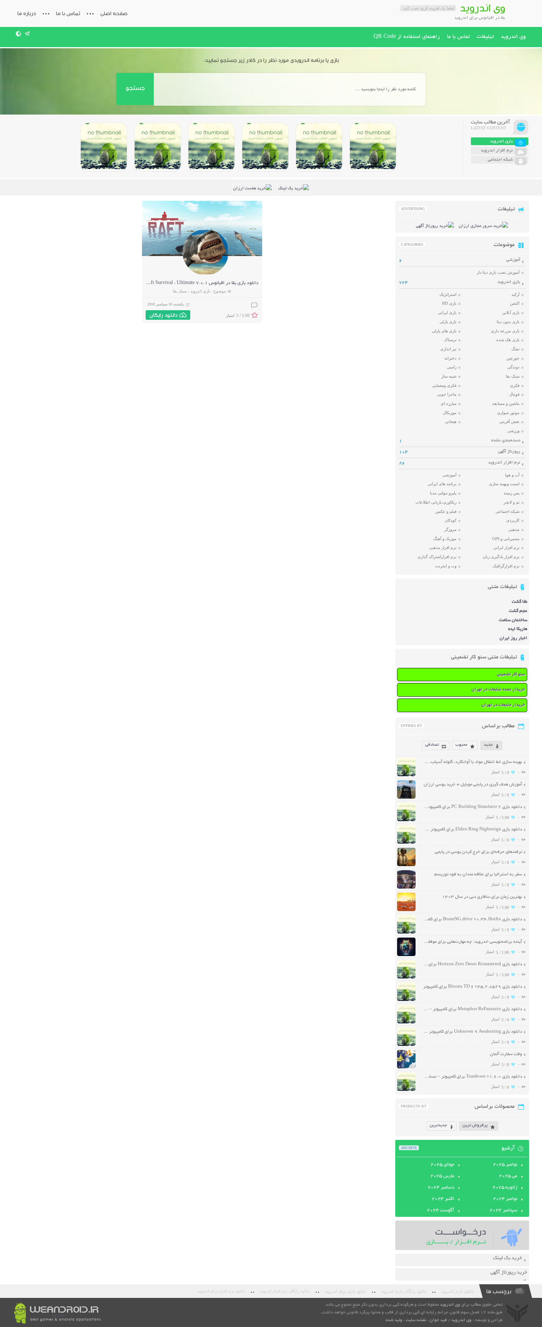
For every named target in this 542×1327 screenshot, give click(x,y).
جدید (488, 744)
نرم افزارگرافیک (506, 566)
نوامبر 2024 (505, 1199)
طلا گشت (519, 601)
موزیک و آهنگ (444, 538)
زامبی (451, 367)
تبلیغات (485, 37)
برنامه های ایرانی (442, 484)
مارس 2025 (442, 1176)
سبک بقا (180, 291)
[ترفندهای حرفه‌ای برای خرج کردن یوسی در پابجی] (406, 865)
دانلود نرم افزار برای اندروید (221, 1291)
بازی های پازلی (444, 331)
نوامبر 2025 (505, 1164)
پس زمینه (512, 493)
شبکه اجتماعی (508, 511)
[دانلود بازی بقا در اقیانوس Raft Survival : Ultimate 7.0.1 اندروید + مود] (206, 274)
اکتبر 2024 (443, 1199)
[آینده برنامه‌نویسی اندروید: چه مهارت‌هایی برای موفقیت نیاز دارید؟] (406, 955)
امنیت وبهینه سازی (504, 484)
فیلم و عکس (445, 511)
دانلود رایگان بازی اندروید (403, 1291)
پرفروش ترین (474, 1125)
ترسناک (450, 339)
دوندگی (513, 367)
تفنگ (515, 349)
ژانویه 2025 (505, 1187)
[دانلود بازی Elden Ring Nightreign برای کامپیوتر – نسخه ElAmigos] (319, 147)
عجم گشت (518, 611)
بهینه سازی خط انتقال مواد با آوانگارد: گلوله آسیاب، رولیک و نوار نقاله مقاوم (472, 762)
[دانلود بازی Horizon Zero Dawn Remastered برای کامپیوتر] (211, 147)
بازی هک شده (508, 339)
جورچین (513, 358)
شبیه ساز (448, 376)
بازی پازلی (447, 321)
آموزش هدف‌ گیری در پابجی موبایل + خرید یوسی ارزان (473, 784)
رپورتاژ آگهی (509, 451)
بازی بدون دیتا (508, 321)
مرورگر (450, 529)
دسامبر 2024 (441, 1187)
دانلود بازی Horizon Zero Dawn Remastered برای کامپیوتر (472, 964)
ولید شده (394, 1320)
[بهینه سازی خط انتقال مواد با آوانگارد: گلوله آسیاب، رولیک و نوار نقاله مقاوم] (406, 775)
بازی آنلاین (511, 312)
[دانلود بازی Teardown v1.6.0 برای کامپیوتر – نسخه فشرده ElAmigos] (406, 1090)
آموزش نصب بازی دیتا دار (498, 272)
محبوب (461, 744)
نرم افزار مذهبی (442, 547)
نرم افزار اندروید (504, 462)
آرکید (515, 294)
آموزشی (513, 260)
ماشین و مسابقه (506, 403)
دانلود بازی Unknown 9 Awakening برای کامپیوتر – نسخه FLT (472, 1031)
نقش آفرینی (509, 421)
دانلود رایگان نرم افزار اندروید (285, 1291)
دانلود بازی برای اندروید (345, 1291)
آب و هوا (512, 475)
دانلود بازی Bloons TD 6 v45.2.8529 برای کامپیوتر (472, 986)
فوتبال (514, 394)
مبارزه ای (448, 403)
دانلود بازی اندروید (457, 1291)
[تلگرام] (27, 33)
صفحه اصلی (114, 13)
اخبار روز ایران (513, 638)
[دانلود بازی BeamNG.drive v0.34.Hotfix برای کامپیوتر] (265, 147)
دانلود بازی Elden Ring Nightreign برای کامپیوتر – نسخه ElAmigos (472, 829)
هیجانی (450, 421)
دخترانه (450, 358)
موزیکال (449, 412)
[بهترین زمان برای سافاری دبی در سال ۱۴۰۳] (406, 910)
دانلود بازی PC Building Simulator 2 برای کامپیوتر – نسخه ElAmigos (472, 807)
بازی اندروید (200, 291)
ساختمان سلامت (513, 620)
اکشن (515, 303)
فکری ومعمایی (444, 385)
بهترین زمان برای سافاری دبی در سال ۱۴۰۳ (482, 896)
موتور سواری (508, 412)
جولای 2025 (442, 1164)
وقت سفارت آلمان (506, 1054)
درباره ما (26, 13)
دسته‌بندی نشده (505, 440)
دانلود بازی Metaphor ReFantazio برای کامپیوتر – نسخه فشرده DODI (472, 1009)
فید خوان (438, 1320)
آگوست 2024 (440, 1210)
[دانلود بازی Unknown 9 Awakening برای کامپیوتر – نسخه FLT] (406, 1045)
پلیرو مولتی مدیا (443, 493)
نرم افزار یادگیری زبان (501, 556)
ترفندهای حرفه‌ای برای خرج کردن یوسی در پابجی (478, 852)
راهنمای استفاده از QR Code (407, 37)
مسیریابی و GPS (506, 538)
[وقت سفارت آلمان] (406, 1067)
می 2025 (508, 1176)
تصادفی (432, 744)
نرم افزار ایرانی (506, 547)
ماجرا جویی (446, 394)
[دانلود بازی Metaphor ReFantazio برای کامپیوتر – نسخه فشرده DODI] (103, 147)
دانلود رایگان (163, 315)
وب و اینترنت (445, 566)
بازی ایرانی (447, 312)
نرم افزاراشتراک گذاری (436, 556)
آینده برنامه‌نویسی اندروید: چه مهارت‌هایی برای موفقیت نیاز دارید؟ (472, 941)
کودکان (450, 520)
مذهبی (514, 529)
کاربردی (513, 520)
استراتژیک (447, 294)
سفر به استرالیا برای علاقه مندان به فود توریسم (478, 874)
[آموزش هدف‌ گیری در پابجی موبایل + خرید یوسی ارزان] (406, 797)
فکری (515, 385)
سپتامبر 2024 (503, 1210)
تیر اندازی (448, 349)
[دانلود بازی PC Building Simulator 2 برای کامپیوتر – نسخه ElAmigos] (373, 147)
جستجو (135, 88)
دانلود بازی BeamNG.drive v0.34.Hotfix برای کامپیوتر (472, 919)
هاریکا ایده (517, 629)
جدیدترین (438, 1125)
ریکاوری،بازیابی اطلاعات (436, 502)
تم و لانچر (512, 502)
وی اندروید (513, 37)
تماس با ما (68, 13)
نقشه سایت (416, 1320)
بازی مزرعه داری (505, 331)
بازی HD (449, 303)
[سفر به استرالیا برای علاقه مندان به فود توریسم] (406, 887)
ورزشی (513, 430)
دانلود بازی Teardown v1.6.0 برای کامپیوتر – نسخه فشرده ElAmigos (472, 1076)
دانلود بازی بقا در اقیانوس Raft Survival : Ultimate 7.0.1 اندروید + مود (187, 283)
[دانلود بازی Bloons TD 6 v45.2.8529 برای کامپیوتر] (157, 147)
